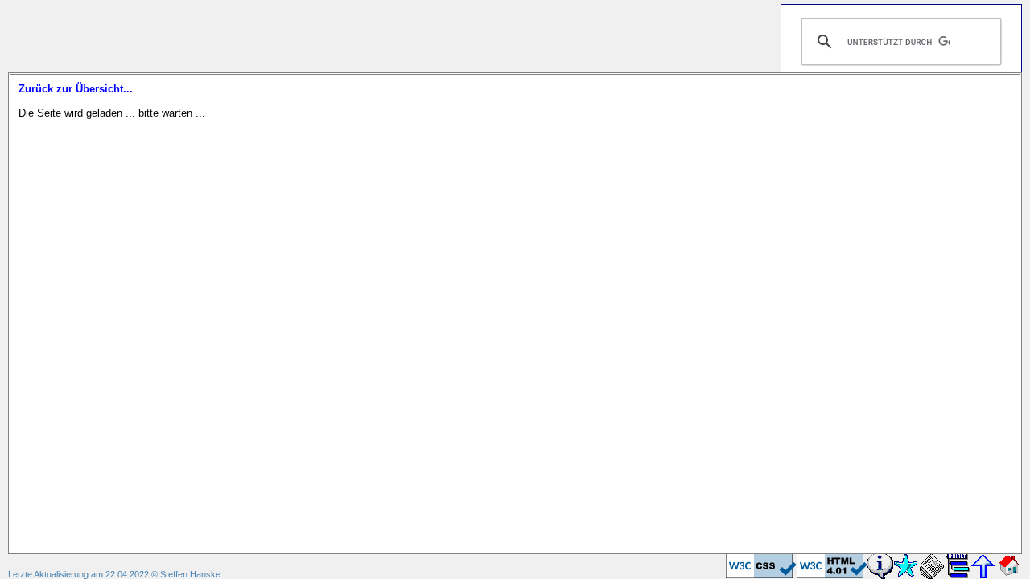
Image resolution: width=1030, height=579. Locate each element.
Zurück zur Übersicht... (76, 89)
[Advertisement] (301, 36)
